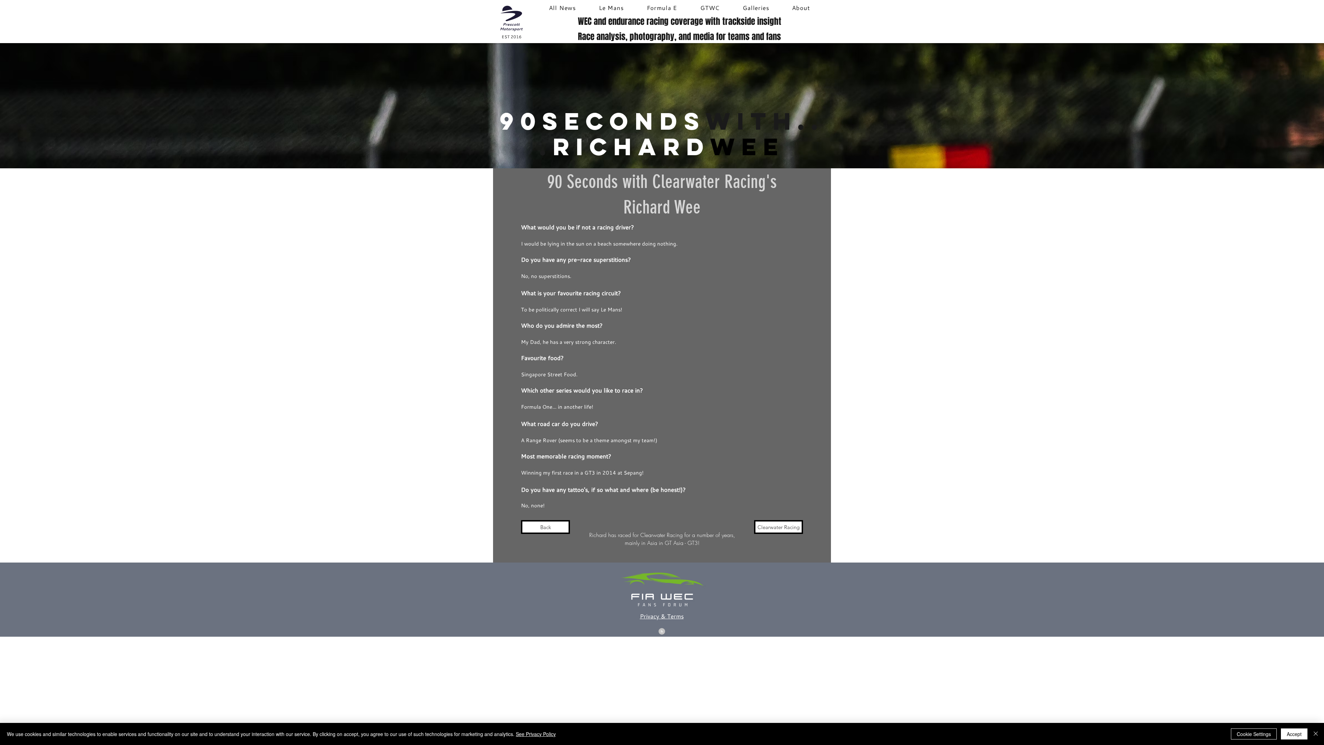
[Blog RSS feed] (662, 631)
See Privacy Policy (536, 734)
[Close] (1316, 733)
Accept (1294, 734)
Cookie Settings (1254, 734)
